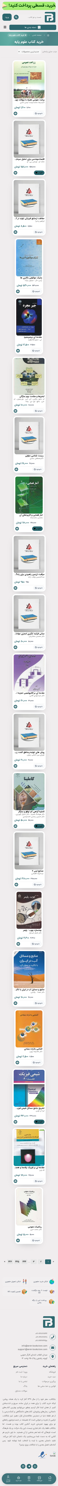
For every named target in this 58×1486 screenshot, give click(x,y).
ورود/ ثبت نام (21, 1371)
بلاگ (25, 1386)
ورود (7, 17)
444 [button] (24, 1262)
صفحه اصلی (36, 35)
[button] (53, 1262)
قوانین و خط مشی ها (47, 1386)
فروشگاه (52, 1371)
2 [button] (40, 1262)
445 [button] (17, 1262)
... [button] (29, 1262)
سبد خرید (52, 1376)
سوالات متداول (21, 1390)
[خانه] (48, 35)
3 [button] (34, 1262)
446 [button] (10, 1262)
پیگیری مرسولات (49, 1381)
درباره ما (24, 1376)
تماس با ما (23, 1381)
